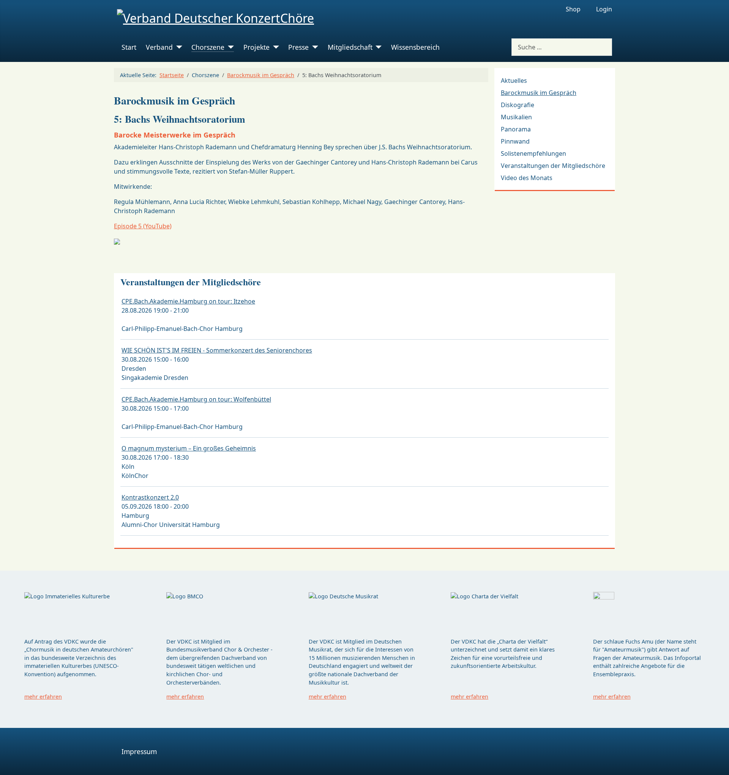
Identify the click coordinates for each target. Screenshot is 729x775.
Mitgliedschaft (350, 47)
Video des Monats (526, 178)
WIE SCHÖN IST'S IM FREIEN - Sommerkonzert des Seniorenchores (217, 350)
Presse (298, 47)
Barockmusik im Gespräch (538, 93)
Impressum (139, 751)
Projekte (256, 47)
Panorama (516, 129)
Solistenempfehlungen (533, 153)
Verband (159, 47)
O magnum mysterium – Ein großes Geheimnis (189, 448)
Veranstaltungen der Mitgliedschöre (553, 165)
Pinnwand (515, 141)
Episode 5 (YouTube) (143, 226)
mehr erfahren (43, 696)
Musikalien (516, 117)
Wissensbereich (415, 47)
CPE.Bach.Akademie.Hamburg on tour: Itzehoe (188, 301)
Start (129, 47)
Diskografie (517, 105)
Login (604, 9)
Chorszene (207, 47)
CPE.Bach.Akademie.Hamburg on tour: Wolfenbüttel (196, 399)
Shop (573, 9)
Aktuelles (514, 80)
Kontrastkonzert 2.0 (150, 497)
